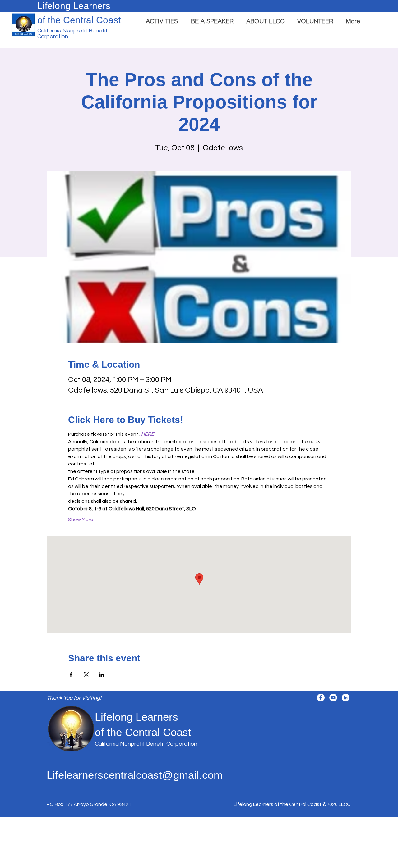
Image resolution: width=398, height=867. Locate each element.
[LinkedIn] (345, 697)
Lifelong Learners (73, 6)
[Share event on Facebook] (71, 674)
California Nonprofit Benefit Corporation (146, 744)
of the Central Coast (79, 20)
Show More (80, 519)
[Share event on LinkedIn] (101, 674)
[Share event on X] (86, 674)
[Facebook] (321, 697)
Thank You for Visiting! (74, 698)
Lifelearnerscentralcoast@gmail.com (135, 775)
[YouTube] (333, 697)
